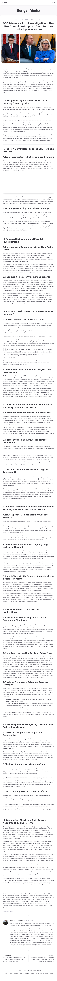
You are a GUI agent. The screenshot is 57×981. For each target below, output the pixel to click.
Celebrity (16, 973)
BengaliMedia (28, 10)
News (10, 973)
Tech (37, 973)
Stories (27, 973)
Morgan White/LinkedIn (39, 944)
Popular (11, 911)
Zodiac (51, 973)
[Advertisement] (28, 183)
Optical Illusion (44, 973)
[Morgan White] (5, 922)
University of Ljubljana (31, 930)
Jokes (28, 976)
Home (5, 973)
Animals (32, 973)
